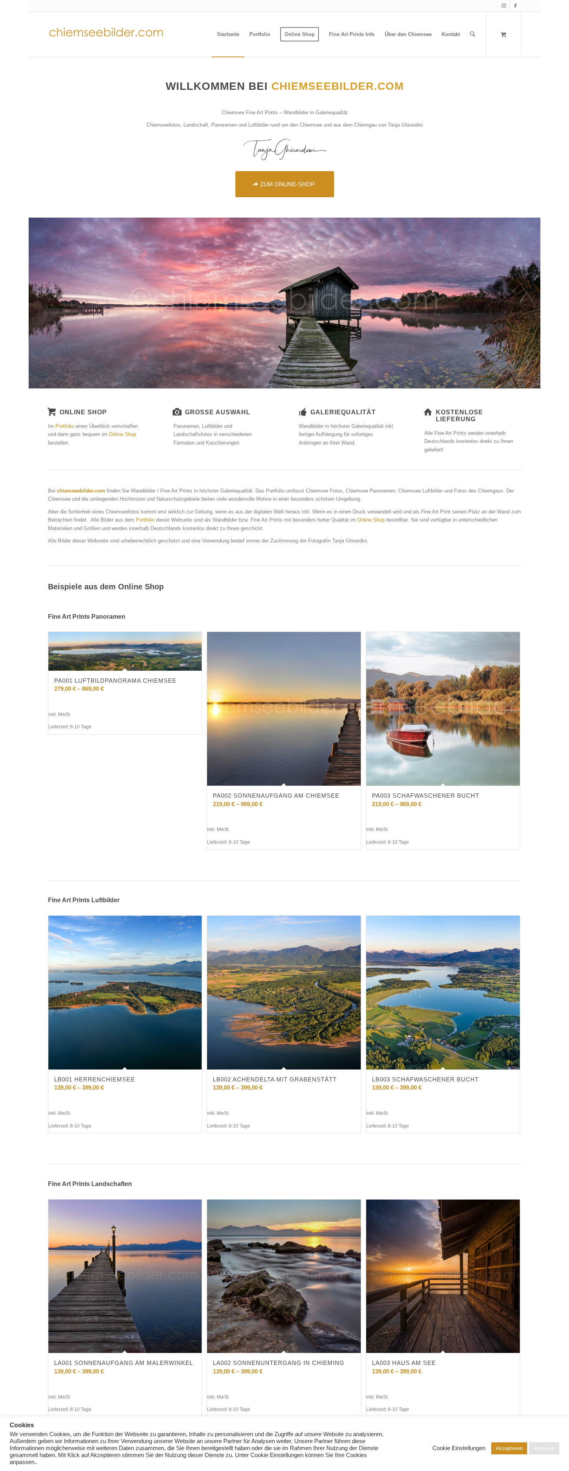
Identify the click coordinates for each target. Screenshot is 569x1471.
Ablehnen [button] (544, 1448)
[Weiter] (509, 719)
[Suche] (472, 34)
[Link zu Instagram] (503, 6)
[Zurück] (59, 719)
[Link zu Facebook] (515, 6)
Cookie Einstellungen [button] (458, 1448)
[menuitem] (228, 34)
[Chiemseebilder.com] (106, 34)
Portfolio (64, 426)
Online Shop (122, 434)
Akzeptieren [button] (509, 1448)
